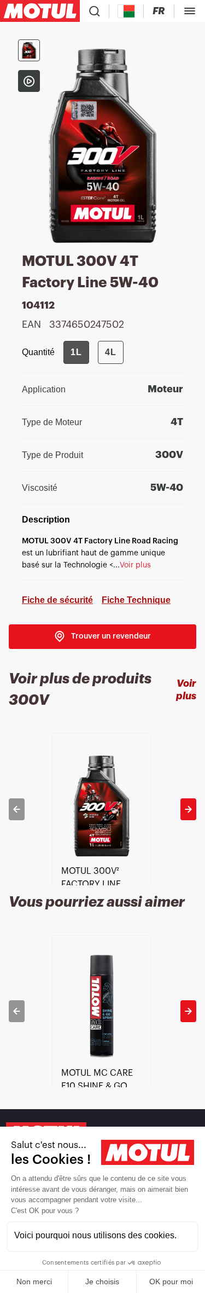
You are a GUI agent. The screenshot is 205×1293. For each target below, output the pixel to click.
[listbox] (102, 809)
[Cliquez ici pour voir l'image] (29, 50)
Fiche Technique (136, 600)
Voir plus (186, 690)
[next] (188, 809)
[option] (102, 809)
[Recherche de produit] (94, 10)
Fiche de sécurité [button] (57, 600)
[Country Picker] (126, 11)
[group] (93, 352)
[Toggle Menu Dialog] (189, 11)
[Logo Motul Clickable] (40, 11)
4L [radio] (110, 352)
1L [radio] (76, 352)
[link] (102, 636)
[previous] (17, 809)
